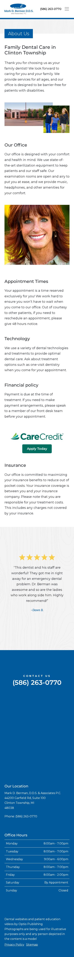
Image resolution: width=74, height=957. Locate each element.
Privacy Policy (14, 944)
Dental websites (15, 919)
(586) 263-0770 (50, 9)
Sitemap (32, 944)
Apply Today (37, 449)
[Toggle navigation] (67, 9)
